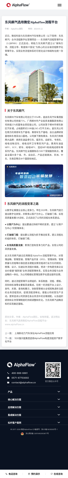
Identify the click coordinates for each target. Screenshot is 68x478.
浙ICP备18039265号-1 (49, 429)
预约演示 (35, 473)
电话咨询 (13, 473)
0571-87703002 (20, 377)
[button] (60, 5)
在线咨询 (58, 473)
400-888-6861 (20, 373)
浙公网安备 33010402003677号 (37, 433)
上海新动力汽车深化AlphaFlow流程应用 (34, 333)
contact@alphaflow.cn (24, 382)
